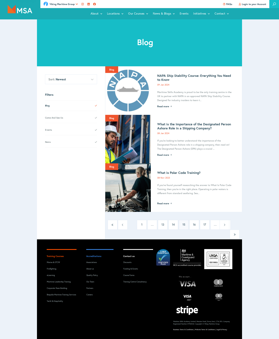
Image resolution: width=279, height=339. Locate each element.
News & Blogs (162, 13)
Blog (47, 105)
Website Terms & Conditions (205, 329)
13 (162, 224)
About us (90, 269)
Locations (113, 13)
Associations (91, 262)
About (95, 13)
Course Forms (128, 275)
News (48, 141)
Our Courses (136, 13)
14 (173, 224)
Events (184, 13)
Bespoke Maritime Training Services (59, 295)
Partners (89, 288)
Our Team (90, 282)
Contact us (129, 256)
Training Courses (55, 256)
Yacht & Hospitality (55, 301)
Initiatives (199, 13)
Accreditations (93, 256)
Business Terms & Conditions (183, 329)
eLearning (51, 275)
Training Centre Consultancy (135, 282)
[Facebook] (94, 4)
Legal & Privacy (221, 329)
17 (204, 224)
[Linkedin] (88, 4)
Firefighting (51, 269)
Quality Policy (92, 275)
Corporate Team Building (57, 288)
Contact (220, 13)
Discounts (127, 262)
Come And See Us (54, 117)
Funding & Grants (130, 269)
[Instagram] (82, 4)
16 (194, 224)
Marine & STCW (53, 262)
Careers (89, 295)
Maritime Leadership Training (59, 282)
